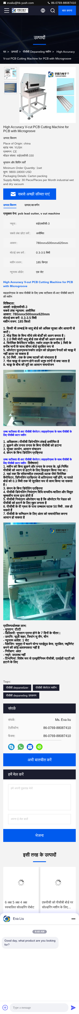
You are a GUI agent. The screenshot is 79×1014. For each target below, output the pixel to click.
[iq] (39, 747)
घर (4, 51)
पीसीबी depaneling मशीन (37, 51)
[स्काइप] (11, 747)
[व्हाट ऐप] (21, 747)
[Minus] (73, 918)
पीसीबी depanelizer (17, 687)
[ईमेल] (30, 747)
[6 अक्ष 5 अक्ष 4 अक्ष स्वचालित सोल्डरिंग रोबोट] (21, 882)
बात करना (67, 10)
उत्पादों (14, 51)
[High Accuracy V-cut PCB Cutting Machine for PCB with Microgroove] (47, 95)
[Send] (73, 1007)
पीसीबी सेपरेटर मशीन (46, 687)
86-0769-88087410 (63, 2)
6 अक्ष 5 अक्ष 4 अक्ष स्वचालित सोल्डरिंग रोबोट (19, 905)
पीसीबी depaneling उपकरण (21, 695)
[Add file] (5, 1007)
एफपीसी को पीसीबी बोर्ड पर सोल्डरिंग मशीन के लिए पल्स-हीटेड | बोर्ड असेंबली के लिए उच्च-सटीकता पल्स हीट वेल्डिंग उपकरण (57, 905)
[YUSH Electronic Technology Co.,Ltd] (20, 10)
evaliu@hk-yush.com (20, 2)
